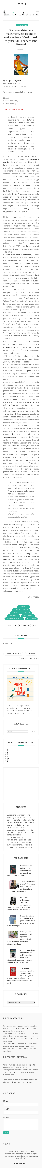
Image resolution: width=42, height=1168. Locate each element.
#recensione (22, 25)
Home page (31, 654)
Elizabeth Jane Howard (21, 613)
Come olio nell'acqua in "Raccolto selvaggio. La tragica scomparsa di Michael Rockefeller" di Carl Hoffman (18, 904)
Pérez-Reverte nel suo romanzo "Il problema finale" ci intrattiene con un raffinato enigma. (21, 921)
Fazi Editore (13, 616)
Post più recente (14, 654)
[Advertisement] (21, 784)
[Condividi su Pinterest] (29, 625)
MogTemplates (27, 1151)
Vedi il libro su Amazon (13, 109)
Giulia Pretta (28, 616)
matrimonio (31, 619)
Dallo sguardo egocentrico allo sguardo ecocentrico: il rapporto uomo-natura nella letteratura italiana (20, 938)
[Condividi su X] (20, 625)
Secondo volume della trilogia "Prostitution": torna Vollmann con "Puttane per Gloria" (20, 871)
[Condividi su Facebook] (15, 625)
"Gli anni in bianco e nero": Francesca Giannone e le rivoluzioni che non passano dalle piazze (21, 886)
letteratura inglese (14, 619)
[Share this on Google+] (24, 625)
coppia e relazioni (21, 610)
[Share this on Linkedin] (34, 625)
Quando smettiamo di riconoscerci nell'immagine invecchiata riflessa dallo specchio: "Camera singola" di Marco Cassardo (21, 956)
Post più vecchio (28, 658)
